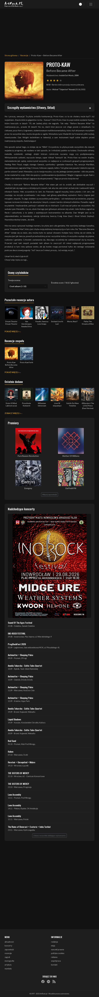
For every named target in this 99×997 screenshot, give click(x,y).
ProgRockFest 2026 (17, 644)
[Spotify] (48, 981)
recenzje (8, 953)
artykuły (8, 965)
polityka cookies (57, 953)
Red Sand (12, 741)
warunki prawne (57, 949)
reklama (54, 957)
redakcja (54, 942)
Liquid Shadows (14, 719)
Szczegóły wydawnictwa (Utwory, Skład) (31, 107)
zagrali (7, 957)
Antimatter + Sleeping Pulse (20, 655)
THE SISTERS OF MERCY (18, 773)
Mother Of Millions (70, 456)
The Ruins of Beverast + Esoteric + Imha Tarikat (29, 826)
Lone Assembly (14, 794)
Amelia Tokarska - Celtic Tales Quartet (25, 665)
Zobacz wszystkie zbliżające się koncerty (49, 835)
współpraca (56, 961)
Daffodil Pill (70, 488)
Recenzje (24, 55)
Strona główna (11, 55)
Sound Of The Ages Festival (20, 622)
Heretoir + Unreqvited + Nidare (21, 762)
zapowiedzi (9, 949)
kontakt (54, 965)
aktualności (9, 942)
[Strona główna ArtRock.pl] (14, 4)
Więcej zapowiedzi (49, 494)
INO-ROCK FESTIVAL (17, 633)
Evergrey (28, 488)
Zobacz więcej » (13, 413)
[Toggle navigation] (90, 4)
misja (53, 946)
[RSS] (54, 981)
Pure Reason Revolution (28, 456)
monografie (9, 961)
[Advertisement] (49, 30)
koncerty (8, 946)
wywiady (8, 969)
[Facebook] (42, 981)
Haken (10, 751)
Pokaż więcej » (12, 331)
